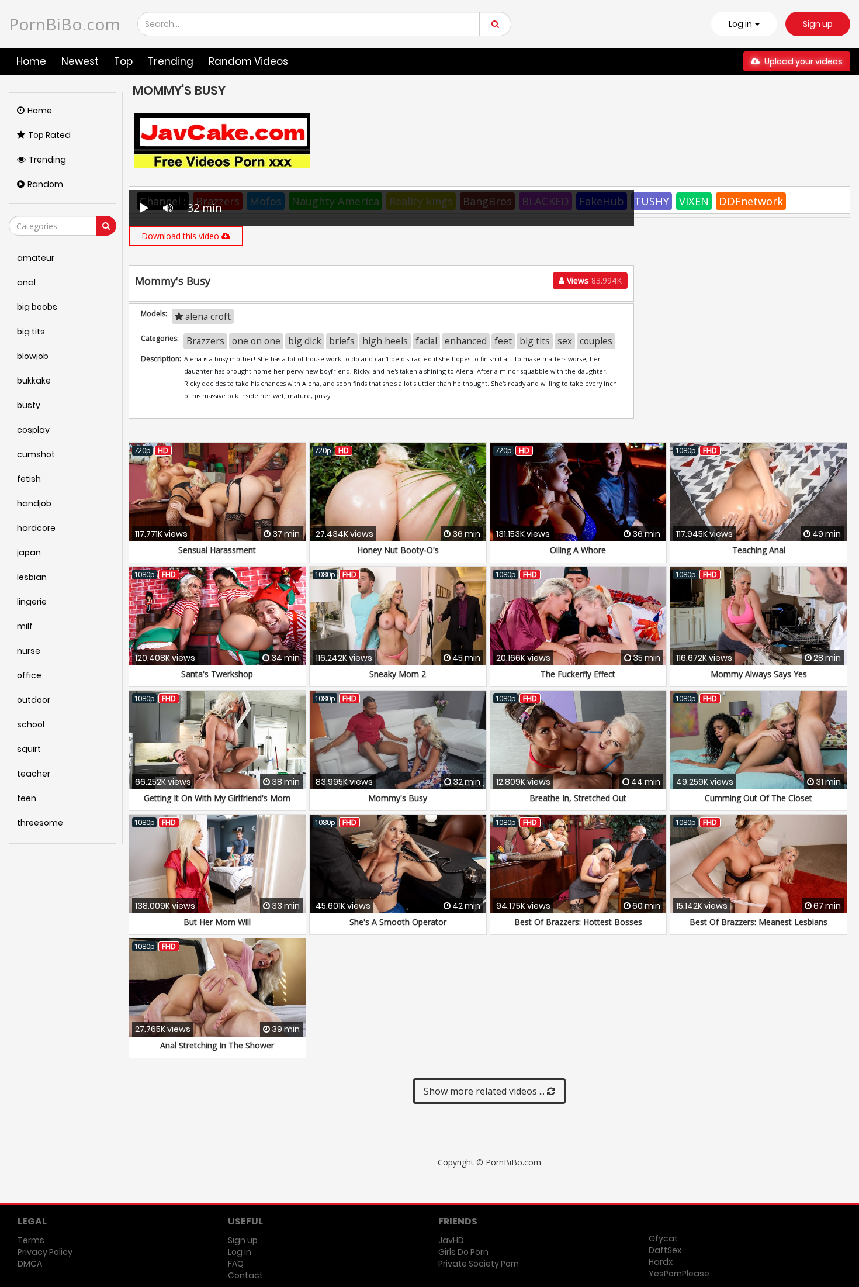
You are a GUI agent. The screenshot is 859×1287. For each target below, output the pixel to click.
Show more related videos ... (485, 1091)
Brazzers (205, 340)
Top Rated (49, 135)
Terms (31, 1240)
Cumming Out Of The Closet (758, 797)
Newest (80, 61)
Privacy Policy (45, 1252)
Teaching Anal (758, 549)
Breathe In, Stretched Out (577, 797)
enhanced (466, 340)
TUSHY (651, 201)
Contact (245, 1275)
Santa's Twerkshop (217, 673)
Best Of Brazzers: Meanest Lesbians (758, 921)
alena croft (207, 316)
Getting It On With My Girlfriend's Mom (217, 797)
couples (596, 340)
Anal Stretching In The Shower (217, 1045)
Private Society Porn (478, 1263)
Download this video (181, 235)
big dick (304, 340)
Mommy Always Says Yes (759, 673)
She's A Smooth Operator (397, 921)
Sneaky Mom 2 (397, 673)
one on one (256, 340)
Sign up (818, 24)
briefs (342, 340)
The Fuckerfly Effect (578, 673)
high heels (385, 340)
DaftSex (665, 1250)
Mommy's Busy (397, 797)
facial (426, 340)
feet (503, 340)
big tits (534, 340)
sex (564, 340)
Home (31, 61)
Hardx (661, 1262)
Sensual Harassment (217, 549)
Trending (170, 61)
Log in (239, 1252)
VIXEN (694, 201)
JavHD (451, 1240)
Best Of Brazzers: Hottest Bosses (578, 921)
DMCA (30, 1263)
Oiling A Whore (578, 549)
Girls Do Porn (463, 1252)
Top (123, 61)
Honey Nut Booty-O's (398, 549)
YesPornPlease (679, 1273)
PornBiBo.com (64, 24)
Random (45, 184)
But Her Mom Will (217, 921)
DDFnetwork (751, 201)
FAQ (236, 1263)
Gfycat (663, 1238)
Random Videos (248, 61)
